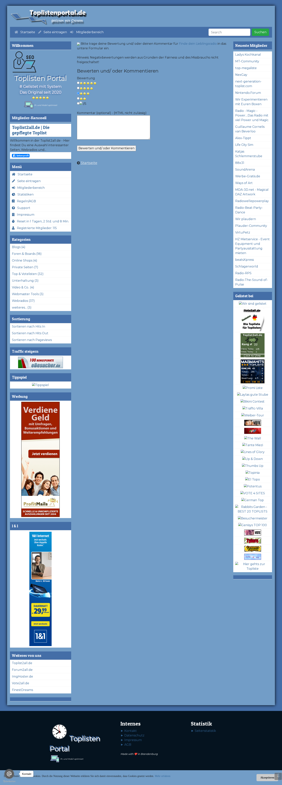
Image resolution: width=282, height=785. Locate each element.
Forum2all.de (22, 670)
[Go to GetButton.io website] (9, 781)
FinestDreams (22, 690)
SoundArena (245, 169)
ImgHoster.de (22, 676)
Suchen (260, 32)
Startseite (23, 174)
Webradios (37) (23, 301)
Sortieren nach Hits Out (30, 333)
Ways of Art (244, 183)
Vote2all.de (20, 683)
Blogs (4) (18, 247)
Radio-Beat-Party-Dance (249, 210)
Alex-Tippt (243, 138)
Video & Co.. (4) (23, 287)
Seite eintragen (28, 181)
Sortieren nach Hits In (28, 326)
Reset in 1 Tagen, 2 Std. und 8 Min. (42, 221)
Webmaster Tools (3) (28, 294)
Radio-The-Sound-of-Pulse (251, 282)
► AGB (125, 744)
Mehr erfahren (162, 776)
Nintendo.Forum (248, 93)
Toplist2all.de (22, 663)
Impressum (24, 214)
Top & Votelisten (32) (28, 274)
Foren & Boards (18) (27, 254)
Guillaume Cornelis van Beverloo (250, 129)
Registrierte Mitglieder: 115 (36, 228)
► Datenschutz (132, 735)
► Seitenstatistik (203, 731)
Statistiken (24, 194)
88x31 (239, 163)
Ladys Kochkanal (248, 54)
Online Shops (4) (24, 260)
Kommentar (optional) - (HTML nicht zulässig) (112, 113)
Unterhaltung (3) (25, 280)
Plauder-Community (251, 226)
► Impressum (131, 740)
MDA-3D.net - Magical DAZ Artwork (252, 192)
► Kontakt (128, 731)
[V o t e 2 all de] (252, 319)
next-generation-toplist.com (248, 84)
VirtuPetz (242, 232)
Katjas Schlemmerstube (248, 154)
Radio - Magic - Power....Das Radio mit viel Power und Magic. (252, 115)
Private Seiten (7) (25, 267)
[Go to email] (9, 774)
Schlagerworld (246, 266)
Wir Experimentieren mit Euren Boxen (251, 102)
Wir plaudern (245, 219)
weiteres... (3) (21, 307)
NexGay (241, 75)
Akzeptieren (267, 777)
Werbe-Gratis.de (247, 176)
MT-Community (247, 61)
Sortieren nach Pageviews (32, 340)
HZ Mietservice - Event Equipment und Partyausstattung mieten (252, 246)
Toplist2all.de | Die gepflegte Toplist (30, 130)
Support (22, 208)
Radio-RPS (243, 273)
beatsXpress (244, 260)
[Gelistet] (252, 303)
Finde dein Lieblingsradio (198, 43)
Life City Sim (244, 145)
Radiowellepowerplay (252, 201)
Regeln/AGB (25, 201)
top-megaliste (246, 68)
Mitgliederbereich (30, 188)
